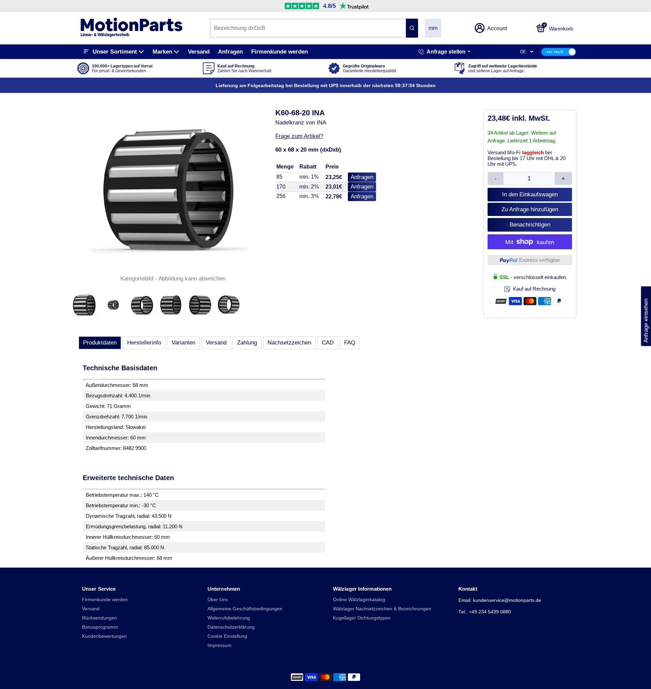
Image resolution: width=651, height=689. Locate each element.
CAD (328, 342)
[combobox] (307, 28)
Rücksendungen (99, 618)
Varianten (183, 342)
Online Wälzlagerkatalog (359, 599)
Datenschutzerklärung (231, 627)
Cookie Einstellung (227, 636)
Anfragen (230, 51)
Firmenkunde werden (279, 51)
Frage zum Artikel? (299, 136)
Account (497, 28)
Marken (162, 51)
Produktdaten (100, 342)
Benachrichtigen (530, 224)
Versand (199, 51)
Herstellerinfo (144, 342)
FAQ (349, 342)
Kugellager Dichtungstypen (362, 618)
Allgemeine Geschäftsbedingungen (245, 608)
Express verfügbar (539, 260)
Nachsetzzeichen (289, 342)
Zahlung (247, 342)
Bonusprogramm (100, 627)
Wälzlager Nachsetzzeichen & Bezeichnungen (382, 608)
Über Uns (218, 599)
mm (433, 28)
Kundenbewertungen (104, 636)
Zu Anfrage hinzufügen (529, 209)
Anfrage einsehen (646, 316)
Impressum (220, 645)
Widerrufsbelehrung (229, 618)
